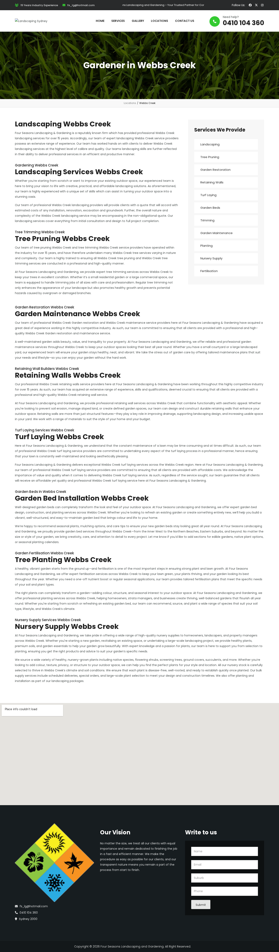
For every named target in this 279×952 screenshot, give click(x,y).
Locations (130, 103)
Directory (198, 946)
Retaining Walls (211, 182)
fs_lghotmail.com (81, 5)
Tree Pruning (209, 157)
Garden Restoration (215, 169)
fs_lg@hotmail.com (34, 906)
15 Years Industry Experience (39, 5)
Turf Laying (208, 195)
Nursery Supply (211, 258)
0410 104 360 (243, 22)
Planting (206, 245)
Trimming (207, 220)
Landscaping (210, 144)
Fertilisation (209, 271)
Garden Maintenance (216, 233)
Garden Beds (210, 207)
